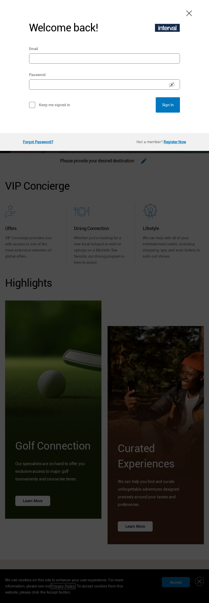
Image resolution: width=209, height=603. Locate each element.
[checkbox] (32, 105)
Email (33, 48)
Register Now (175, 142)
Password (37, 75)
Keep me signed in (54, 105)
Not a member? (149, 142)
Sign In (168, 105)
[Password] (172, 84)
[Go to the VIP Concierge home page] (167, 28)
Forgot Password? (38, 142)
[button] (188, 12)
